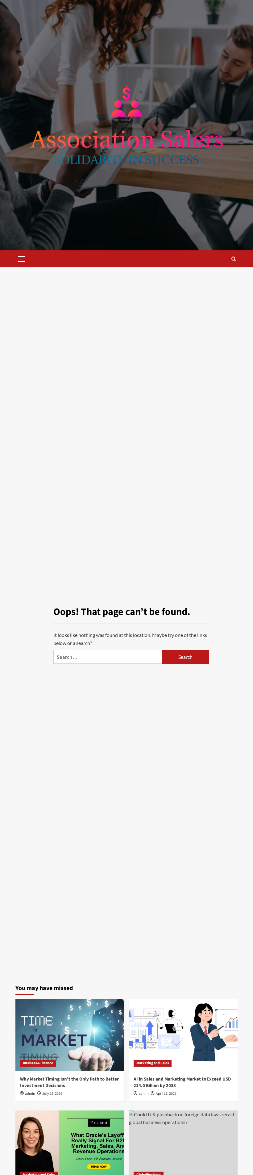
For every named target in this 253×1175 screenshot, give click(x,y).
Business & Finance (38, 1063)
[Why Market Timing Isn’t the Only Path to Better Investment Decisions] (69, 1035)
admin (30, 1093)
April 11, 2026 (166, 1093)
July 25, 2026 (52, 1093)
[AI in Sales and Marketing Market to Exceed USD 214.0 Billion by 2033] (183, 1035)
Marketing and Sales (152, 1063)
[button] (21, 258)
